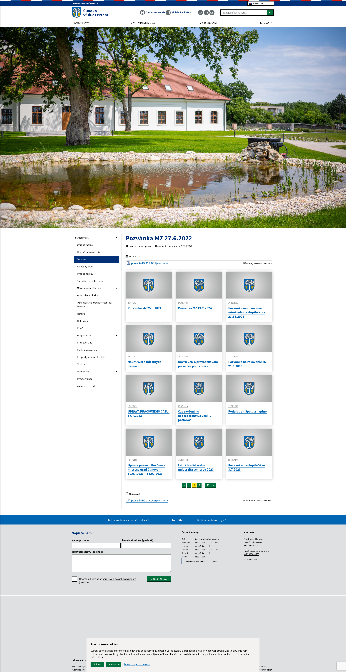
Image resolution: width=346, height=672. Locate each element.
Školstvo (81, 364)
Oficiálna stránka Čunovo (84, 3)
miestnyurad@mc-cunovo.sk (257, 550)
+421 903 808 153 (251, 554)
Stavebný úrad (85, 266)
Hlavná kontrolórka (87, 295)
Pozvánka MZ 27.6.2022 (180, 246)
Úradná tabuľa (85, 244)
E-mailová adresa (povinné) (137, 540)
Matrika (81, 313)
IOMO (80, 328)
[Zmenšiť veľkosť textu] (200, 12)
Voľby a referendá (86, 386)
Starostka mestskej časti (90, 281)
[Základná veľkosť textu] (206, 12)
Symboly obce (84, 378)
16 (208, 485)
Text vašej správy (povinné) (87, 551)
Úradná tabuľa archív (88, 252)
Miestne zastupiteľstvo (89, 288)
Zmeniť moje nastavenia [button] (137, 664)
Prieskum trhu (84, 342)
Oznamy (81, 259)
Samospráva (82, 237)
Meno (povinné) (81, 540)
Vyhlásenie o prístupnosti (83, 666)
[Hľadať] (270, 12)
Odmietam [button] (114, 664)
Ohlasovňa (83, 321)
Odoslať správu (159, 578)
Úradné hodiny (85, 273)
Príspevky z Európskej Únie (91, 357)
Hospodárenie (84, 335)
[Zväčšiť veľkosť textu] (211, 12)
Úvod (131, 246)
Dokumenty (83, 371)
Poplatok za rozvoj (87, 349)
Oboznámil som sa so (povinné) (107, 580)
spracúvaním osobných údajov (119, 579)
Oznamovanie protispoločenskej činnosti (94, 304)
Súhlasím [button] (97, 664)
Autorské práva (78, 669)
